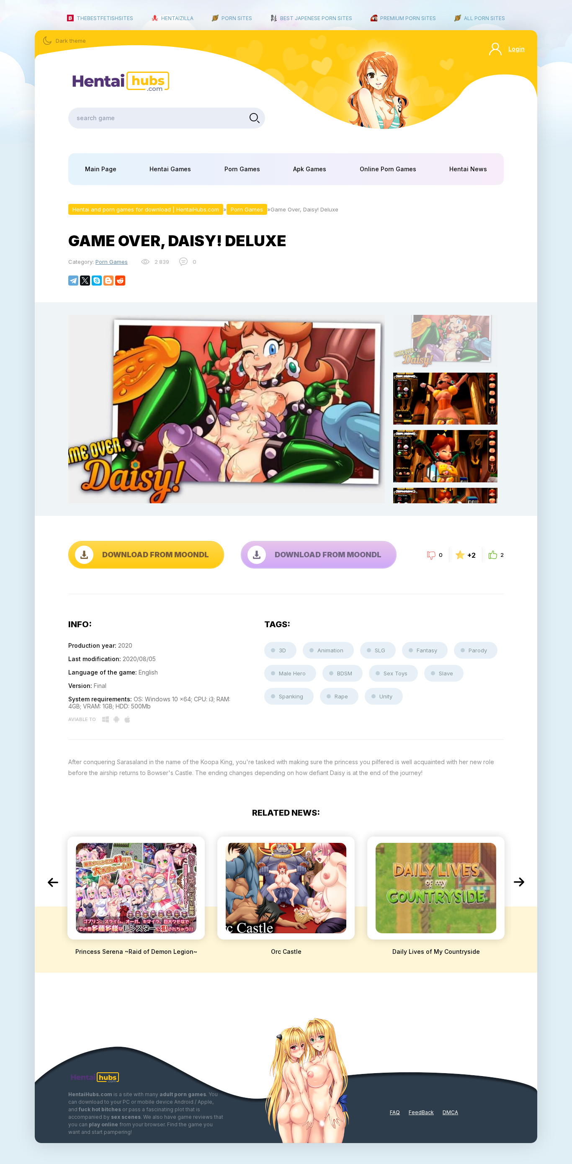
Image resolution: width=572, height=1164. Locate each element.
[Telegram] (73, 281)
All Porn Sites (484, 18)
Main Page (100, 169)
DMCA (450, 1112)
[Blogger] (108, 281)
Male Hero (292, 673)
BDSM (344, 673)
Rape (341, 696)
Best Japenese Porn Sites (316, 18)
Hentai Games (170, 169)
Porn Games (242, 169)
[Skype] (97, 281)
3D (282, 650)
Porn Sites (237, 18)
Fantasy (427, 650)
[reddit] (120, 281)
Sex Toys (395, 673)
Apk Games (309, 169)
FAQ (395, 1112)
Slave (446, 673)
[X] (85, 281)
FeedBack (421, 1112)
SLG (380, 650)
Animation (330, 650)
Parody (478, 650)
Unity (385, 696)
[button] (52, 882)
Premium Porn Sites (408, 18)
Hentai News (468, 169)
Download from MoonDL (155, 554)
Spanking (291, 696)
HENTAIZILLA (177, 18)
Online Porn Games (388, 169)
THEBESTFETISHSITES (105, 18)
